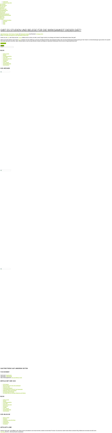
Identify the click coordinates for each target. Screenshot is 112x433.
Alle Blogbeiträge (7, 63)
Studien (17, 34)
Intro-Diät (5, 57)
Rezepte (5, 21)
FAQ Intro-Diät (6, 387)
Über (4, 23)
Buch (20, 39)
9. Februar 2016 (39, 34)
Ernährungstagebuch (7, 388)
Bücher (4, 55)
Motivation (5, 60)
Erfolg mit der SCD (7, 3)
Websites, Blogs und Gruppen (9, 390)
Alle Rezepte (6, 65)
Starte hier (5, 1)
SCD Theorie (6, 62)
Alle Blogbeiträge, (5, 34)
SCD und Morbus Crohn (17, 377)
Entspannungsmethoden (8, 391)
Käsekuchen (9, 375)
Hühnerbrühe (9, 376)
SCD (8, 37)
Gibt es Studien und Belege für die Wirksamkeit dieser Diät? (41, 30)
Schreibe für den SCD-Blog (9, 420)
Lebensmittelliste (7, 20)
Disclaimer (5, 423)
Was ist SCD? (6, 417)
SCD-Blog (3, 431)
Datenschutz (6, 422)
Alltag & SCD (6, 53)
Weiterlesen (3, 43)
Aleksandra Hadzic (25, 34)
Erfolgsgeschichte (7, 56)
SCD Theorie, (12, 34)
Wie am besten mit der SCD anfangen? (12, 385)
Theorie (20, 37)
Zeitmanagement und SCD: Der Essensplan (13, 389)
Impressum (5, 421)
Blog (4, 22)
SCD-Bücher (6, 384)
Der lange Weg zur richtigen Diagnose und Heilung (14, 393)
